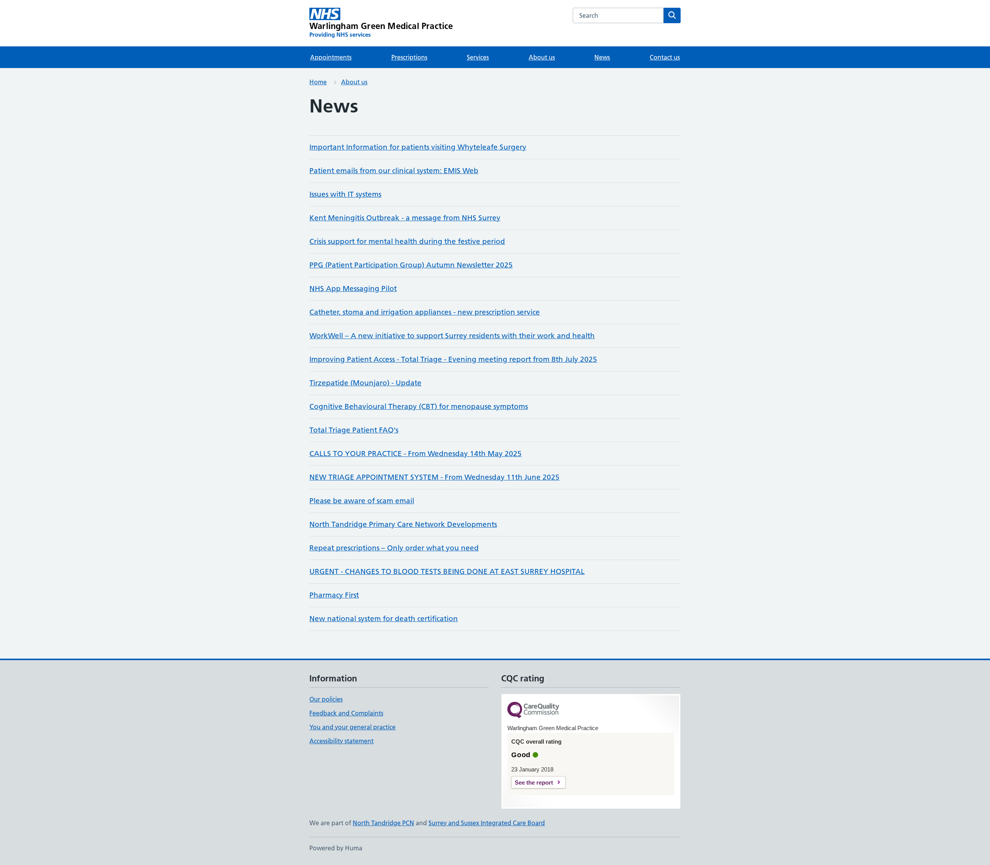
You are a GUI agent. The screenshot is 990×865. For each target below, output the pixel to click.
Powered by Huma (335, 848)
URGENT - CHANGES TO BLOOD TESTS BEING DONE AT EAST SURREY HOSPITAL (447, 571)
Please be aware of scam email (361, 500)
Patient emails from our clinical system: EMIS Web (393, 170)
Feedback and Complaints (346, 713)
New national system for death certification (383, 618)
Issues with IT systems (345, 194)
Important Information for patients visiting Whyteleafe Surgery (417, 147)
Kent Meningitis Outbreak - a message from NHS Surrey (404, 217)
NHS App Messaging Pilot (353, 288)
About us (542, 57)
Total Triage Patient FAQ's (353, 430)
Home (318, 82)
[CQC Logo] (533, 710)
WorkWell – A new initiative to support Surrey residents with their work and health (452, 335)
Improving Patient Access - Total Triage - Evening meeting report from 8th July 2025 (453, 359)
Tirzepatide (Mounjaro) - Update (365, 382)
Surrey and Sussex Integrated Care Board (486, 823)
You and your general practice (352, 727)
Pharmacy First (334, 595)
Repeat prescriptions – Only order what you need (394, 547)
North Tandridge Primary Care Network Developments (403, 524)
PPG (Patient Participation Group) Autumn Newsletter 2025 (411, 265)
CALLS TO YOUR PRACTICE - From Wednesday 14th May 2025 (415, 453)
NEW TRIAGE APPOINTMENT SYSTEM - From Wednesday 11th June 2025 (434, 477)
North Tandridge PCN (383, 823)
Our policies (326, 699)
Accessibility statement (341, 741)
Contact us (665, 57)
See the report (534, 782)
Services (478, 57)
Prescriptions (409, 57)
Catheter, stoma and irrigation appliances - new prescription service (424, 312)
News (602, 57)
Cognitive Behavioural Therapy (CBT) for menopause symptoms (418, 406)
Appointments (331, 57)
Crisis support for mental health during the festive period (407, 241)
